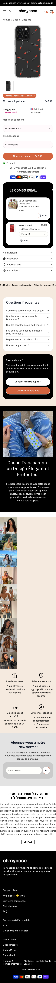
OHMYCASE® (10, 112)
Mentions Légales (28, 962)
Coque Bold (9, 955)
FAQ (5, 911)
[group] (8, 525)
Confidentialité (43, 961)
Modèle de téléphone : (29, 229)
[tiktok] (17, 881)
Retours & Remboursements (12, 962)
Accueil (6, 19)
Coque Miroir (9, 950)
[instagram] (11, 881)
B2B (5, 925)
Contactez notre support (28, 381)
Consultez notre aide (28, 390)
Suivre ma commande (14, 901)
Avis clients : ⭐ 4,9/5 (14, 895)
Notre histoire (10, 906)
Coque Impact (10, 944)
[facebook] (5, 881)
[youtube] (22, 881)
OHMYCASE (34, 969)
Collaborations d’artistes (15, 930)
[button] (8, 86)
